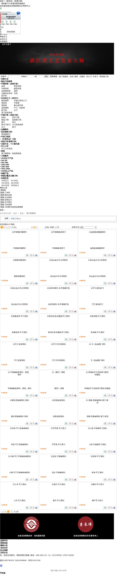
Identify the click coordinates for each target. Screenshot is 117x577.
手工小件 (4, 146)
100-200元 (5, 183)
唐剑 (16, 91)
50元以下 (5, 180)
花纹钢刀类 (16, 120)
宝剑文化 (4, 553)
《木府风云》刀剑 (8, 139)
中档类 (16, 103)
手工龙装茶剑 (19, 360)
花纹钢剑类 (6, 91)
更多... (2, 210)
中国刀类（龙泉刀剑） (10, 115)
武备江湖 (16, 218)
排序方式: (76, 227)
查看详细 (33, 255)
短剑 (3, 86)
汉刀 (3, 127)
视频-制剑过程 (6, 195)
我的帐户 (5, 3)
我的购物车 (20, 3)
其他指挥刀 (6, 134)
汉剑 (16, 93)
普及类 (4, 103)
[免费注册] (18, 1)
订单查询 (12, 3)
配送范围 (11, 6)
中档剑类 (5, 88)
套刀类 (4, 110)
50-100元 (14, 180)
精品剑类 (17, 88)
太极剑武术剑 (6, 93)
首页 (15, 213)
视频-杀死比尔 (6, 200)
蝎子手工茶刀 (97, 500)
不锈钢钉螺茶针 (19, 248)
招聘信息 (4, 543)
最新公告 (4, 545)
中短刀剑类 (5, 137)
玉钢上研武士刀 (20, 101)
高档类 (4, 105)
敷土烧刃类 (18, 105)
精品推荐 (5, 101)
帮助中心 (26, 6)
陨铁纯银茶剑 (19, 276)
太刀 (16, 110)
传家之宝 (4, 79)
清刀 (14, 122)
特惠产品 (4, 173)
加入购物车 (27, 255)
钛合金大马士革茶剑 (58, 276)
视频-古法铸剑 (6, 197)
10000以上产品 (7, 171)
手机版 (2, 573)
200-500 (4, 160)
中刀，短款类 (19, 108)
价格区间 (4, 178)
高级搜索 (53, 76)
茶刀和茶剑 (6, 153)
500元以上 (15, 185)
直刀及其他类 (6, 113)
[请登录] (9, 1)
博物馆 (3, 190)
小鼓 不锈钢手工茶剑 (97, 444)
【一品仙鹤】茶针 (97, 360)
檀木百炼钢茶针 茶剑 (19, 416)
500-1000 (4, 163)
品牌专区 (4, 541)
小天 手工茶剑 (19, 500)
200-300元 (15, 183)
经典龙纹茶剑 (58, 416)
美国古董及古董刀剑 (9, 176)
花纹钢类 (5, 108)
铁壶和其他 (16, 153)
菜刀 (14, 127)
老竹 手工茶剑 (58, 500)
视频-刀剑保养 (6, 205)
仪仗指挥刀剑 (6, 132)
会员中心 (3, 39)
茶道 (3, 151)
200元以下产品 (7, 158)
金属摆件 (4, 129)
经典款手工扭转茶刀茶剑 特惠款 (97, 388)
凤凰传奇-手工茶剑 (19, 332)
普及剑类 (17, 86)
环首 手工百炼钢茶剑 (19, 444)
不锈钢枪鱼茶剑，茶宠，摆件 (19, 388)
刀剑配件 (4, 156)
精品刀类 (5, 120)
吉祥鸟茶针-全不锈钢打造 (58, 304)
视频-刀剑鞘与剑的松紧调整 (11, 207)
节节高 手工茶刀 (58, 444)
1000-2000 (5, 165)
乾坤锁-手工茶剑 (97, 332)
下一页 (14, 227)
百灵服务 (3, 6)
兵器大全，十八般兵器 (10, 144)
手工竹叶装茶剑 (58, 360)
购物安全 (19, 6)
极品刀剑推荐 (6, 81)
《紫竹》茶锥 (58, 388)
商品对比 (36, 255)
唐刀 (3, 122)
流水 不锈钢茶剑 (58, 472)
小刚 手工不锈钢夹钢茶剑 (19, 472)
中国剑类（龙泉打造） (10, 84)
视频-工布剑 (5, 193)
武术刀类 (15, 117)
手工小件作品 (6, 149)
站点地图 (4, 550)
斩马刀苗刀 (6, 125)
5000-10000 (5, 169)
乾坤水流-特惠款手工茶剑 (58, 332)
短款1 (3, 117)
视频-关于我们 (6, 202)
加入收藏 (30, 255)
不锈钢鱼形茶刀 (58, 248)
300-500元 (5, 185)
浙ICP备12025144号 (58, 571)
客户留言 (3, 34)
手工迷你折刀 (97, 304)
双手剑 (4, 96)
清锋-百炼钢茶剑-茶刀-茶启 (97, 416)
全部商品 (3, 41)
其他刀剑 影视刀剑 (8, 141)
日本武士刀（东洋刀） (10, 98)
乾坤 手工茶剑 (97, 472)
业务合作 (4, 548)
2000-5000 (5, 167)
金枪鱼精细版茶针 (97, 248)
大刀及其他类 (17, 125)
